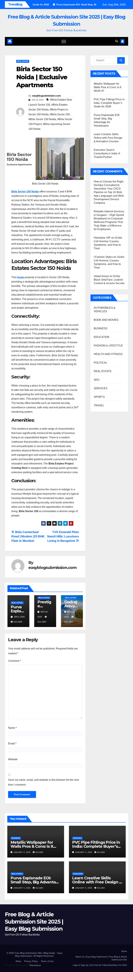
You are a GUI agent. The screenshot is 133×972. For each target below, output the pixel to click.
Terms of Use (47, 961)
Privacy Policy (31, 961)
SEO (96, 379)
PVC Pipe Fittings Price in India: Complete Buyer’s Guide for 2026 (109, 103)
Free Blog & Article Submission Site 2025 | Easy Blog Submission (34, 921)
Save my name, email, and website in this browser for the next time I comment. (43, 782)
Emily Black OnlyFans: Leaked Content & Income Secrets (109, 280)
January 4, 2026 (22, 852)
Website (13, 759)
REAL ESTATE (22, 61)
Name (12, 727)
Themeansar (35, 965)
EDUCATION (101, 337)
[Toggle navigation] (63, 41)
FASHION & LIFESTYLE (108, 345)
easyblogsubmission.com (46, 95)
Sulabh (17, 622)
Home (124, 951)
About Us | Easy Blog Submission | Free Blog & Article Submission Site (101, 958)
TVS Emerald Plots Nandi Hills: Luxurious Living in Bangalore (63, 536)
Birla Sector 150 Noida (25, 191)
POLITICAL (100, 362)
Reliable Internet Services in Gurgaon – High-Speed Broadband (109, 215)
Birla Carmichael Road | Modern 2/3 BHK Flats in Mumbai (28, 536)
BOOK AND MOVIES (106, 320)
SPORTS (99, 397)
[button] (116, 41)
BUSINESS (101, 328)
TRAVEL (99, 405)
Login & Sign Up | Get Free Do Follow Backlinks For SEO (100, 965)
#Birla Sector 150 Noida (42, 119)
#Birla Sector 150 (60, 114)
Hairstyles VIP (102, 237)
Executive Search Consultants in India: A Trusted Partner (107, 153)
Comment (14, 660)
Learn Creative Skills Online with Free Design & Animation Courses (108, 138)
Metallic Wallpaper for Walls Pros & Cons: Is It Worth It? (107, 87)
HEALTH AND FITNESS (108, 354)
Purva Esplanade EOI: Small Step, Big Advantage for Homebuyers (36, 882)
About (18, 961)
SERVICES (101, 388)
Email (12, 743)
